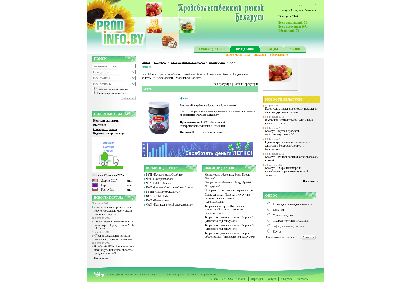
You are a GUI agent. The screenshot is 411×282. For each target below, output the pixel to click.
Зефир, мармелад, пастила (288, 226)
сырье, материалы (238, 54)
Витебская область (194, 74)
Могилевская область (188, 78)
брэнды (144, 274)
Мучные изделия (283, 215)
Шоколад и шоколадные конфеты (292, 204)
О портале (297, 10)
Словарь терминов (105, 129)
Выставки (99, 125)
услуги (272, 279)
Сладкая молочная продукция (291, 220)
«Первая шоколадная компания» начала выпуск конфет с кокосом (113, 237)
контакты (302, 279)
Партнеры (257, 279)
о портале (286, 279)
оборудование (279, 54)
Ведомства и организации (109, 133)
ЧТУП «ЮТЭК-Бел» (158, 183)
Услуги (285, 10)
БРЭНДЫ (272, 49)
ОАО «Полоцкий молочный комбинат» (169, 187)
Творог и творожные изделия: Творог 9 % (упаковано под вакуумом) (229, 219)
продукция (160, 62)
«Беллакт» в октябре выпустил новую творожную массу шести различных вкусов (113, 211)
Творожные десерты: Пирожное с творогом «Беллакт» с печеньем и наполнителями (225, 209)
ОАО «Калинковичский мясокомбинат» (169, 204)
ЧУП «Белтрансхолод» (160, 179)
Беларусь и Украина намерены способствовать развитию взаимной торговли (286, 171)
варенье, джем (217, 62)
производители (114, 274)
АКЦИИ (294, 49)
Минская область (163, 78)
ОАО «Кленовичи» (157, 200)
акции (154, 274)
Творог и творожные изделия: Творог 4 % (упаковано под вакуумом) (229, 227)
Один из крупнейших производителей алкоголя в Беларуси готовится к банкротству (287, 145)
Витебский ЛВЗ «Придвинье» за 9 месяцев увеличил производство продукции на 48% (114, 250)
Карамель (278, 209)
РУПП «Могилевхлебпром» (163, 191)
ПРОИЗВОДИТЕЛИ (212, 49)
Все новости (101, 257)
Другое (277, 231)
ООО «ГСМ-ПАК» (157, 196)
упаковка (260, 54)
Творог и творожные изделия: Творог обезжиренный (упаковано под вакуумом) (230, 234)
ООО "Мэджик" (236, 279)
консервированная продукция (188, 62)
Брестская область (169, 74)
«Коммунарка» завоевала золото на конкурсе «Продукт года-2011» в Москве (114, 225)
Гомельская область (219, 74)
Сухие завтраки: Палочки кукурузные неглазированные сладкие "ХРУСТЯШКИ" (227, 198)
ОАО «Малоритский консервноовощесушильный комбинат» (203, 124)
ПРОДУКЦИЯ (245, 49)
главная (146, 62)
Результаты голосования (280, 237)
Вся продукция (222, 84)
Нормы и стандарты (106, 120)
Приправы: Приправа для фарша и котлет (229, 190)
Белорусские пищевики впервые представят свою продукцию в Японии (291, 110)
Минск (152, 74)
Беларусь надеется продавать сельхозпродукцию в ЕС (282, 132)
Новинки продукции (245, 84)
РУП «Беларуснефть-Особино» (164, 174)
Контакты (310, 10)
